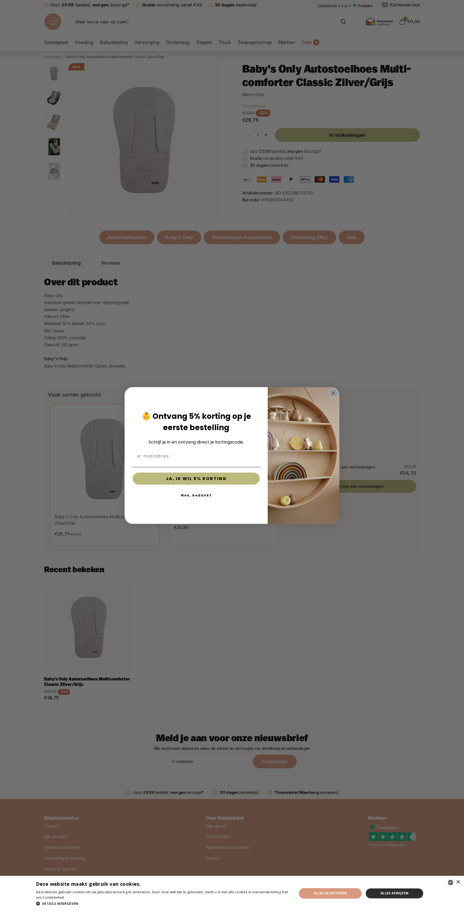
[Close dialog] (333, 393)
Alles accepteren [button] (330, 893)
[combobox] (450, 882)
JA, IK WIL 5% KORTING (196, 479)
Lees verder (75, 897)
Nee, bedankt (196, 495)
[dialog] (232, 893)
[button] (162, 903)
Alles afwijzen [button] (394, 893)
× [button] (458, 882)
